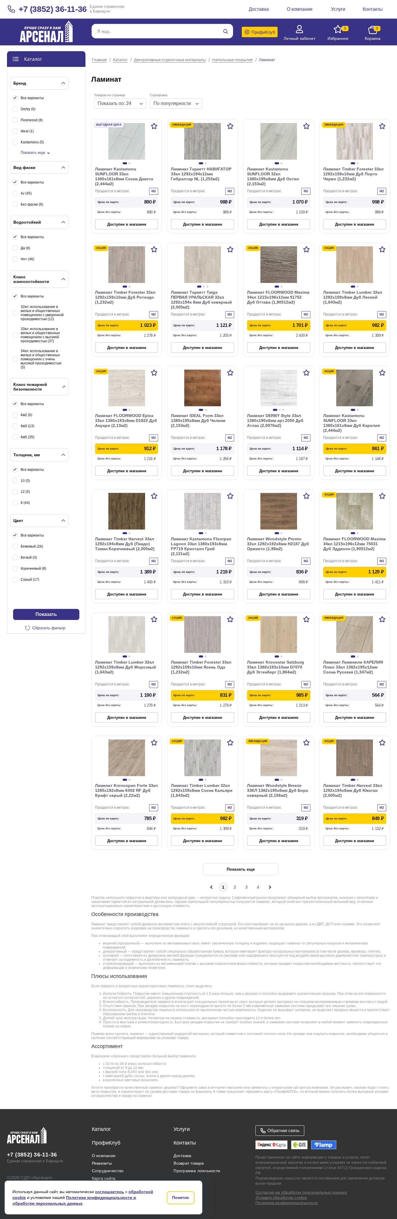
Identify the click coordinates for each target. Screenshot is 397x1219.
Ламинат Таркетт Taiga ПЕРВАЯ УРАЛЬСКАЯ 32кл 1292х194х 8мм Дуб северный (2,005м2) (201, 299)
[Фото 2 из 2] (129, 163)
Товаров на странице (109, 95)
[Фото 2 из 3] (204, 287)
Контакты (185, 1143)
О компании (103, 1155)
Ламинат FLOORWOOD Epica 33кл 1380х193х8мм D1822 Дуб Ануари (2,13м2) (126, 420)
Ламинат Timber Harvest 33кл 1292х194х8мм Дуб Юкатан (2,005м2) (352, 790)
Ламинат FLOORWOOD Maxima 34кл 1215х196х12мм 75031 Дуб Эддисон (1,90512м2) (354, 544)
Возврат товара (189, 1163)
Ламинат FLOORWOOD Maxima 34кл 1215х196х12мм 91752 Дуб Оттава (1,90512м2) (278, 297)
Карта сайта (104, 1178)
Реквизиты (102, 1163)
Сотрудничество (108, 1170)
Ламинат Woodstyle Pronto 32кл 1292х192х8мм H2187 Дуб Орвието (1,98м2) (278, 544)
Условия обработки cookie (281, 1197)
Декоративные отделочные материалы (170, 60)
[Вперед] (270, 887)
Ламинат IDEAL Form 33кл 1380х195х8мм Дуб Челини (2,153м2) (198, 420)
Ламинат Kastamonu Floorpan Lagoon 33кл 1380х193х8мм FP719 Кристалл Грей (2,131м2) (201, 546)
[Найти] (225, 31)
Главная (99, 60)
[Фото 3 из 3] (207, 287)
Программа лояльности (197, 1170)
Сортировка (158, 95)
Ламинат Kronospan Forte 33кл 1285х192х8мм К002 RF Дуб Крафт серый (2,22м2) (126, 790)
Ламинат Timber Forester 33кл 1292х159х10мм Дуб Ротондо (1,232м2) (125, 297)
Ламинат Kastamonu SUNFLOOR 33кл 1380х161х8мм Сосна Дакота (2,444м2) (124, 176)
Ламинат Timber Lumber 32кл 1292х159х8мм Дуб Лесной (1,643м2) (352, 297)
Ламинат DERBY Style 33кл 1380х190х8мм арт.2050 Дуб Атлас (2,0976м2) (275, 420)
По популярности (172, 103)
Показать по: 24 (114, 103)
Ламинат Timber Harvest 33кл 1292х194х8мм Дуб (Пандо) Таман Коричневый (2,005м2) (125, 544)
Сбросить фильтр (48, 627)
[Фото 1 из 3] (199, 287)
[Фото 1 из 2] (125, 163)
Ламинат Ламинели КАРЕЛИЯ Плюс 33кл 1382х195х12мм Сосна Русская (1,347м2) (353, 667)
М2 (153, 191)
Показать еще (33, 152)
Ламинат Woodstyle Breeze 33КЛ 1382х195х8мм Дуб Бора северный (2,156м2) (277, 790)
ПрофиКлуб (106, 1143)
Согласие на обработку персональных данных (301, 1192)
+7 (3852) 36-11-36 (53, 9)
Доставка (182, 1155)
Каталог (120, 60)
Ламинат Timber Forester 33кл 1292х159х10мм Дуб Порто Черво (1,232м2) (353, 174)
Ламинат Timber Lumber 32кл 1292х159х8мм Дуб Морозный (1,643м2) (125, 667)
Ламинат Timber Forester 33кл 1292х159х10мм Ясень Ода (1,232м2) (201, 667)
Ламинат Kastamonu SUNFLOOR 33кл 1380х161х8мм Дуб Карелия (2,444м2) (351, 423)
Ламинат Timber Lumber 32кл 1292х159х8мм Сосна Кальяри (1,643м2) (202, 790)
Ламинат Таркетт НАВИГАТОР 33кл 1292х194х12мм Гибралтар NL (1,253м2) (201, 174)
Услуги (182, 1129)
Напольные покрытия (232, 60)
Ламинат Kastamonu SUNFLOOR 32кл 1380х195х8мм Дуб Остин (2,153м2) (273, 176)
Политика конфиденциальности (286, 1202)
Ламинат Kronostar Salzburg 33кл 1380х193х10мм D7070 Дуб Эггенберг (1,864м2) (275, 667)
